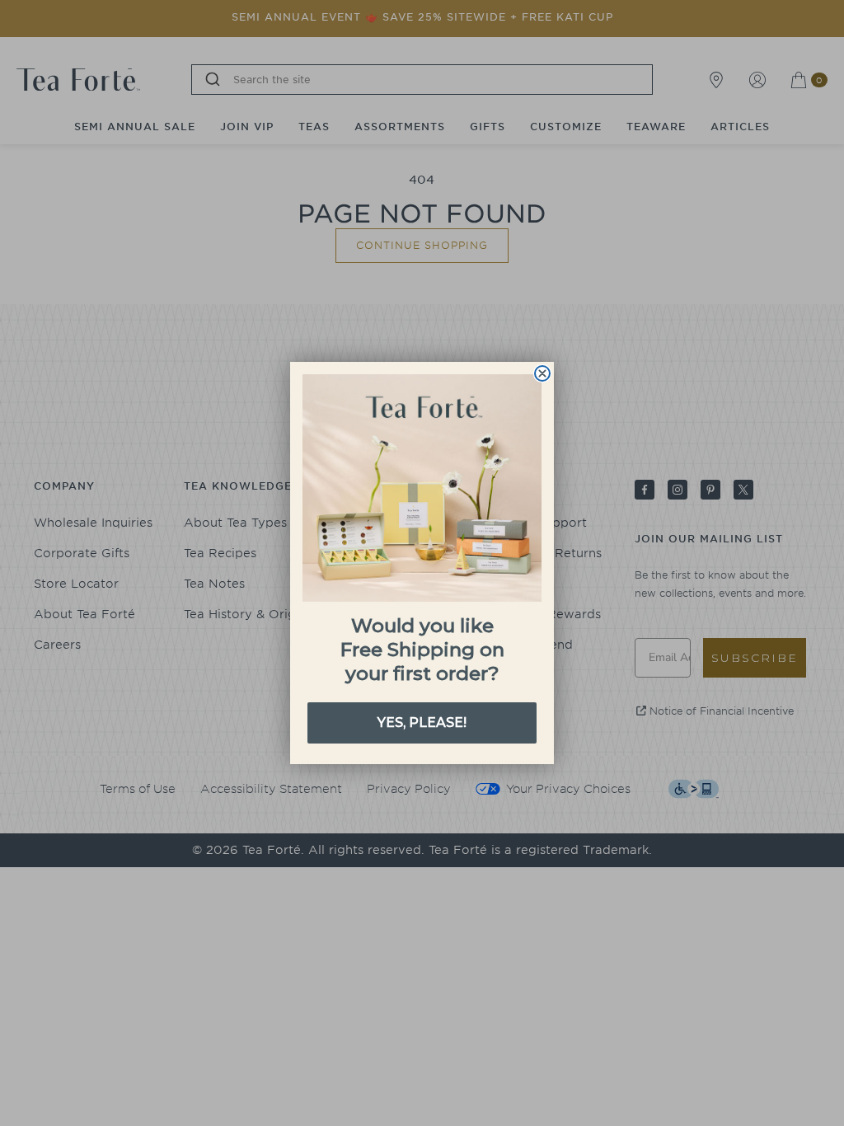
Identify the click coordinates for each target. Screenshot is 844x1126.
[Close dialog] (542, 373)
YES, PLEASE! (422, 722)
